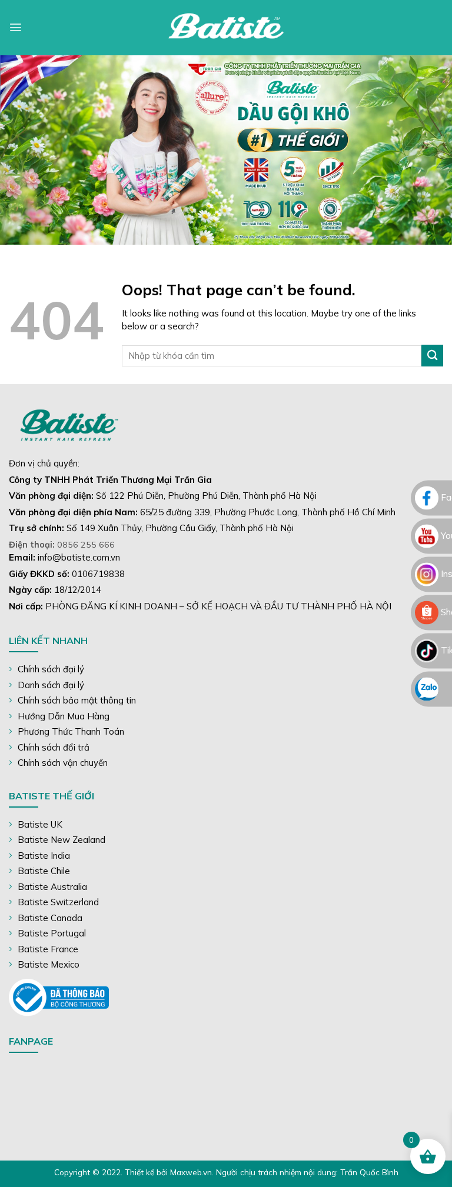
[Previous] (24, 150)
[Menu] (15, 27)
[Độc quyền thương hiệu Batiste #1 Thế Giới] (226, 28)
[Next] (427, 150)
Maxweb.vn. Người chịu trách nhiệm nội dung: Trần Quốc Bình (284, 1172)
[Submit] (432, 355)
